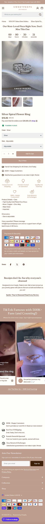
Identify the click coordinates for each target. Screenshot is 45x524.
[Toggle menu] (3, 8)
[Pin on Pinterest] (23, 264)
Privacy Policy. (6, 472)
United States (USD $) (12, 495)
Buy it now (22, 161)
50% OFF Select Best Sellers (18, 21)
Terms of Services (30, 469)
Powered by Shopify (20, 515)
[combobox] (22, 14)
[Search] (40, 14)
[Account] (37, 8)
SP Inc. (9, 515)
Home (4, 21)
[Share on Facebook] (10, 264)
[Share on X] (17, 264)
